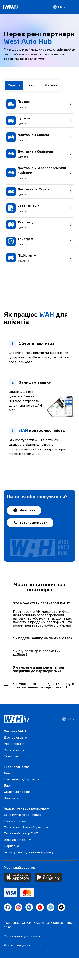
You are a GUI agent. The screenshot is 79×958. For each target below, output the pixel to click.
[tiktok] (61, 907)
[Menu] (73, 7)
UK (60, 6)
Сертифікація (14, 750)
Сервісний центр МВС (21, 833)
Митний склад (15, 821)
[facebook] (8, 907)
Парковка (11, 846)
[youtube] (40, 907)
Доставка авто (15, 737)
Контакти (11, 798)
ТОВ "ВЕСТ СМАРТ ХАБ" (22, 923)
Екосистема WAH (18, 767)
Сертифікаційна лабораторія (26, 827)
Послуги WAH (15, 731)
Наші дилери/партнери (21, 779)
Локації (9, 773)
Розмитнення (14, 744)
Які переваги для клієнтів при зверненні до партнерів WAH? (38, 669)
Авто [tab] (32, 85)
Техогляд (11, 756)
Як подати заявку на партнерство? (43, 638)
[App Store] (17, 877)
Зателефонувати (33, 523)
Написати (27, 510)
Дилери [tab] (51, 85)
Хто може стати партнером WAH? (41, 603)
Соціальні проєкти (18, 792)
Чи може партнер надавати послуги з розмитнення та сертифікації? (43, 685)
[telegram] (50, 907)
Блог (7, 785)
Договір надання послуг (22, 945)
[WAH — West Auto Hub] (16, 719)
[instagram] (18, 907)
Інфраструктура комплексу (26, 808)
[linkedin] (29, 907)
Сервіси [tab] (14, 85)
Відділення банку (17, 840)
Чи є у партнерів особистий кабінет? (37, 652)
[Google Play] (48, 877)
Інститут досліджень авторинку (28, 852)
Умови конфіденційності (22, 936)
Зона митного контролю (23, 814)
